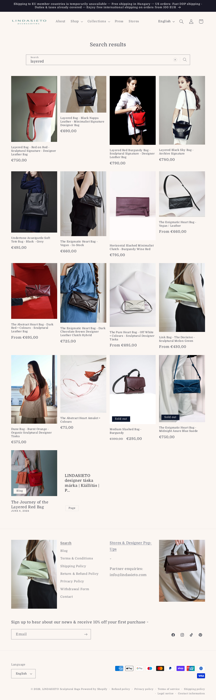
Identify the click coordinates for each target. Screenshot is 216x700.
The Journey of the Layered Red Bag (30, 504)
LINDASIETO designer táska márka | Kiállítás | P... (82, 483)
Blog (64, 551)
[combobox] (108, 60)
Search (66, 543)
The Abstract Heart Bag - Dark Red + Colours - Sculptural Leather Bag (32, 328)
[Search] (185, 59)
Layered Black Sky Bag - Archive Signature (176, 151)
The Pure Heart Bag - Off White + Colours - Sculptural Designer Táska (132, 336)
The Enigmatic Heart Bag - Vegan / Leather (177, 224)
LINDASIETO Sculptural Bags (61, 689)
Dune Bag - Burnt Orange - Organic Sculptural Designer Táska (31, 432)
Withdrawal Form (74, 589)
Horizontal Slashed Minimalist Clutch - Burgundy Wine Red (132, 247)
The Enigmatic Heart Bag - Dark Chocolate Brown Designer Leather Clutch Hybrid (82, 332)
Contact (66, 597)
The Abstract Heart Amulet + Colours (80, 420)
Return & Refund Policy (79, 574)
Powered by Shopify (94, 689)
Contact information (191, 693)
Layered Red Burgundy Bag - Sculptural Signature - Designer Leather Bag (132, 154)
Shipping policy (194, 689)
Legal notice (166, 693)
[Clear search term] (175, 59)
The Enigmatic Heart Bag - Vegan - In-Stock (79, 243)
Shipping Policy (73, 566)
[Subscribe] (85, 634)
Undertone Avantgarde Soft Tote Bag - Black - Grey (30, 239)
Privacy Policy (72, 581)
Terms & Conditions (76, 558)
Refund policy (121, 689)
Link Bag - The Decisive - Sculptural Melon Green (177, 339)
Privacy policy (143, 689)
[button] (76, 21)
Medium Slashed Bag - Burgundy (126, 431)
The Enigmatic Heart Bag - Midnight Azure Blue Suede (178, 429)
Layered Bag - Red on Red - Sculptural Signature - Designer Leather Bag (33, 151)
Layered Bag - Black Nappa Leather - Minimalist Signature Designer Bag (82, 121)
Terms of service (169, 689)
